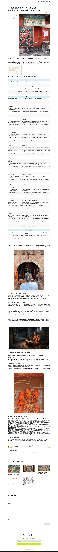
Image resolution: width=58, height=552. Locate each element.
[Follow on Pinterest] (29, 547)
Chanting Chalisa (11, 73)
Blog (49, 1)
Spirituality (49, 12)
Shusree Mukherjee (41, 12)
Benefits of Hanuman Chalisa (13, 72)
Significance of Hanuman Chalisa (13, 71)
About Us (47, 1)
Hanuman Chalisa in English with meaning (15, 67)
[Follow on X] (28, 547)
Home (39, 1)
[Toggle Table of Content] (20, 66)
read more (9, 485)
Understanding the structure (12, 68)
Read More (15, 18)
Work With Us (43, 1)
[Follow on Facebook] (26, 547)
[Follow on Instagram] (31, 547)
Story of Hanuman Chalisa (12, 70)
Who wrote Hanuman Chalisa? (13, 69)
